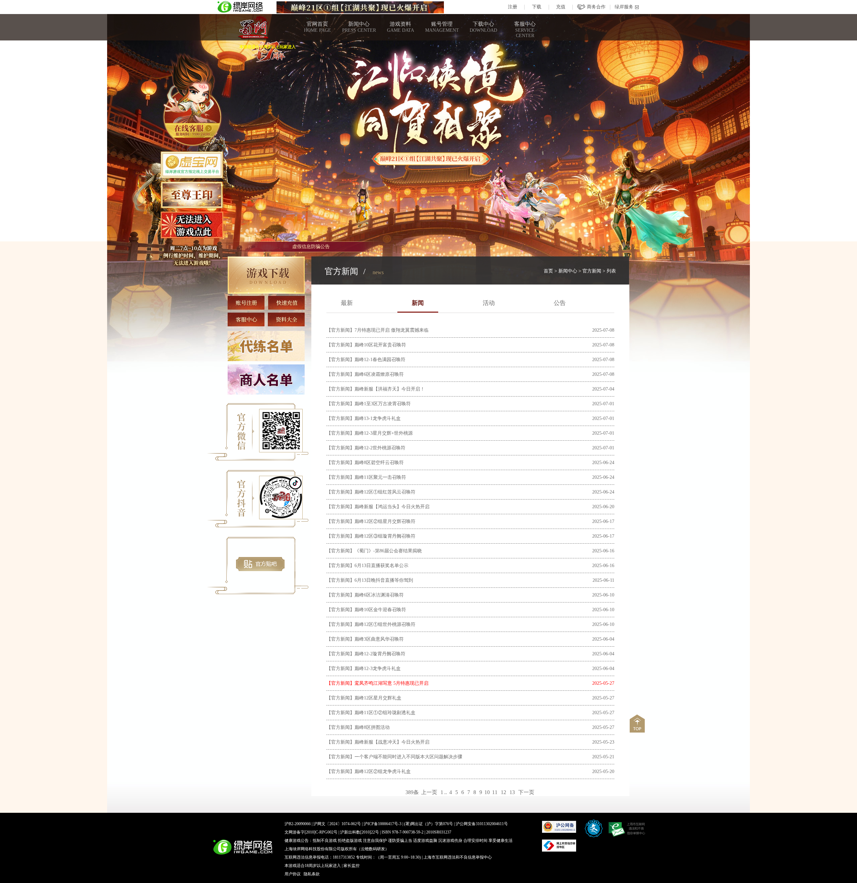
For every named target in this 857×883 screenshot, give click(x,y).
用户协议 (293, 874)
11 (494, 792)
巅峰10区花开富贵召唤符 (380, 344)
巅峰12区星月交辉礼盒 (378, 697)
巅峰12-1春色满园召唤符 (380, 359)
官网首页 (317, 27)
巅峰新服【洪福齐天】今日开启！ (390, 389)
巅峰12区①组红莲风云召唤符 (385, 491)
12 (503, 792)
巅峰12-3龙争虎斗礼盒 (378, 668)
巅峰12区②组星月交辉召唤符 (385, 521)
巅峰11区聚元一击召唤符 (380, 477)
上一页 (429, 792)
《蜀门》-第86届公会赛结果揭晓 (388, 550)
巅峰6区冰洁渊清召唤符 (379, 594)
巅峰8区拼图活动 (372, 727)
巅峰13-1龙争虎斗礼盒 (378, 418)
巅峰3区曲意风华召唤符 (379, 639)
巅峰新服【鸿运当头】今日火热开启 (392, 506)
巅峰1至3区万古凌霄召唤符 (383, 403)
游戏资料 (400, 27)
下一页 (526, 792)
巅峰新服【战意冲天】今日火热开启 (392, 742)
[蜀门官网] (253, 27)
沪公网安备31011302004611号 (482, 823)
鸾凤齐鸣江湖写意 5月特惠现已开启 (391, 683)
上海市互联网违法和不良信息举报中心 (457, 857)
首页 (548, 270)
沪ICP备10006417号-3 (382, 823)
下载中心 (483, 27)
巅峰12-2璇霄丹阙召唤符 (380, 653)
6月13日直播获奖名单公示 (381, 565)
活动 (489, 303)
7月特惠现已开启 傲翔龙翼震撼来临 (391, 330)
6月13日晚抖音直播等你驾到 (384, 580)
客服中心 (525, 29)
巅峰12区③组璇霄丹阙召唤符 (385, 536)
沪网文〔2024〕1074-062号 (337, 823)
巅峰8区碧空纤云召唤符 (379, 462)
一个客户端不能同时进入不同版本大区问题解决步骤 (408, 756)
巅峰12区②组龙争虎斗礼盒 (383, 771)
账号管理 (442, 27)
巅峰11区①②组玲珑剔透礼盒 (385, 712)
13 (512, 792)
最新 (347, 303)
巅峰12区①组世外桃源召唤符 (385, 624)
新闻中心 (359, 27)
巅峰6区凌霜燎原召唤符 (379, 374)
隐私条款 (312, 874)
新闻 (418, 303)
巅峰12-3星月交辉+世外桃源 (384, 433)
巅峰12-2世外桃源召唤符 (380, 447)
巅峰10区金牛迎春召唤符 (380, 609)
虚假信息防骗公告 (311, 246)
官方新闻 (591, 270)
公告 (560, 303)
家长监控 (351, 865)
